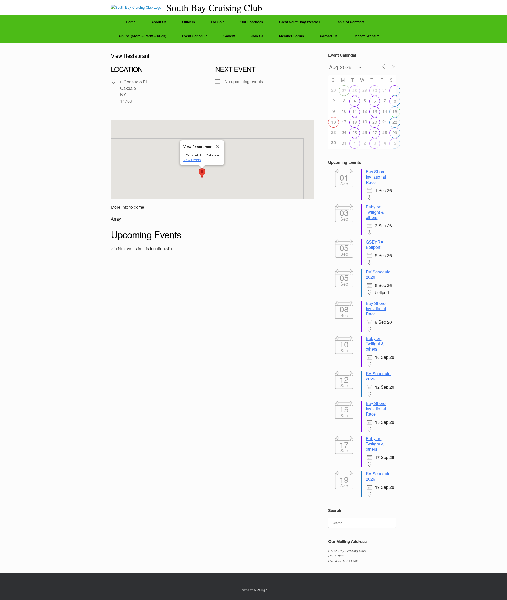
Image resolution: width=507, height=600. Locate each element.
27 (344, 90)
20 (374, 122)
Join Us (257, 35)
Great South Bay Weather (299, 21)
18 (354, 122)
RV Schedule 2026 (378, 274)
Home (130, 21)
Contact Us (328, 35)
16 (333, 122)
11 (354, 111)
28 (354, 90)
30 (374, 90)
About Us (158, 21)
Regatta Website (366, 35)
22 (394, 122)
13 (374, 111)
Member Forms (291, 35)
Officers (188, 21)
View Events (192, 160)
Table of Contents (350, 21)
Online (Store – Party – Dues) (142, 35)
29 (394, 132)
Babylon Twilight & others (375, 212)
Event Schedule (195, 35)
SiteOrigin (260, 590)
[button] (202, 173)
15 (394, 111)
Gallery (229, 35)
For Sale (217, 21)
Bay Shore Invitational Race (376, 177)
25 (354, 132)
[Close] (217, 146)
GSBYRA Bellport (374, 244)
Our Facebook (251, 21)
